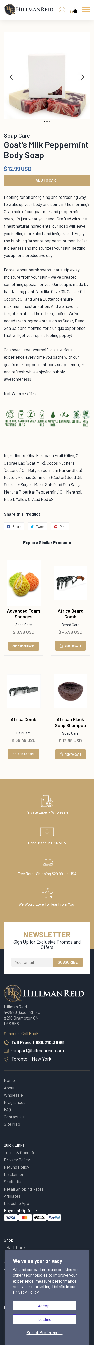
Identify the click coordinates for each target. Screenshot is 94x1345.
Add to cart (73, 645)
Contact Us (14, 1116)
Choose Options (23, 646)
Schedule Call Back (21, 1033)
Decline (44, 1319)
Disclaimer (14, 1174)
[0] (72, 10)
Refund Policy (16, 1166)
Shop (8, 1239)
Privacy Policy (26, 1291)
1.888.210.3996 (48, 1042)
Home (9, 1080)
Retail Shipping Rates (24, 1188)
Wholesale (13, 1094)
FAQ (7, 1109)
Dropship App (16, 1203)
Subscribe (68, 962)
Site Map (12, 1123)
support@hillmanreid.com (37, 1050)
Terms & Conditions (22, 1152)
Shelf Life (13, 1181)
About (9, 1087)
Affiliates (12, 1195)
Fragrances (14, 1102)
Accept (44, 1305)
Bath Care (15, 1247)
